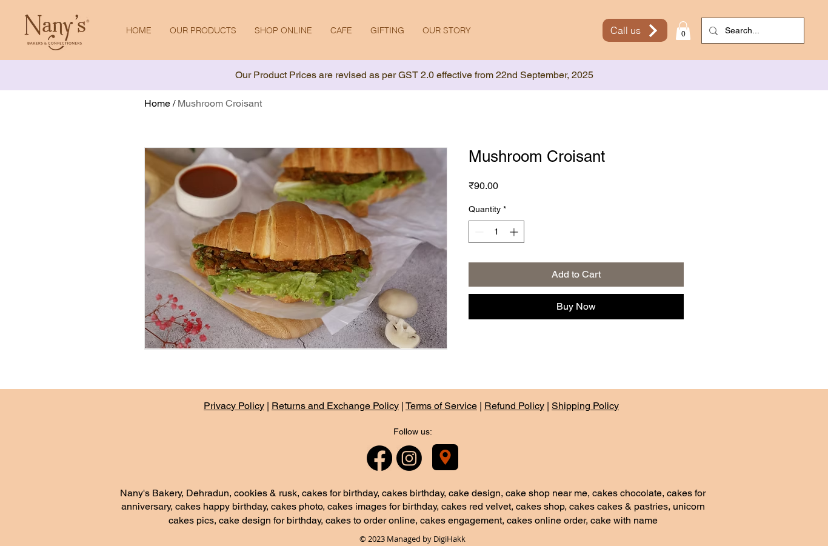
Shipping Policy (585, 405)
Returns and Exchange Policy (335, 405)
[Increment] (515, 231)
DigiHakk (449, 538)
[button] (683, 30)
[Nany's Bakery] (445, 457)
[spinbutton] (496, 231)
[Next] (764, 75)
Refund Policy (514, 405)
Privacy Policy (234, 405)
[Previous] (64, 75)
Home (157, 103)
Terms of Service (441, 405)
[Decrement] (478, 231)
